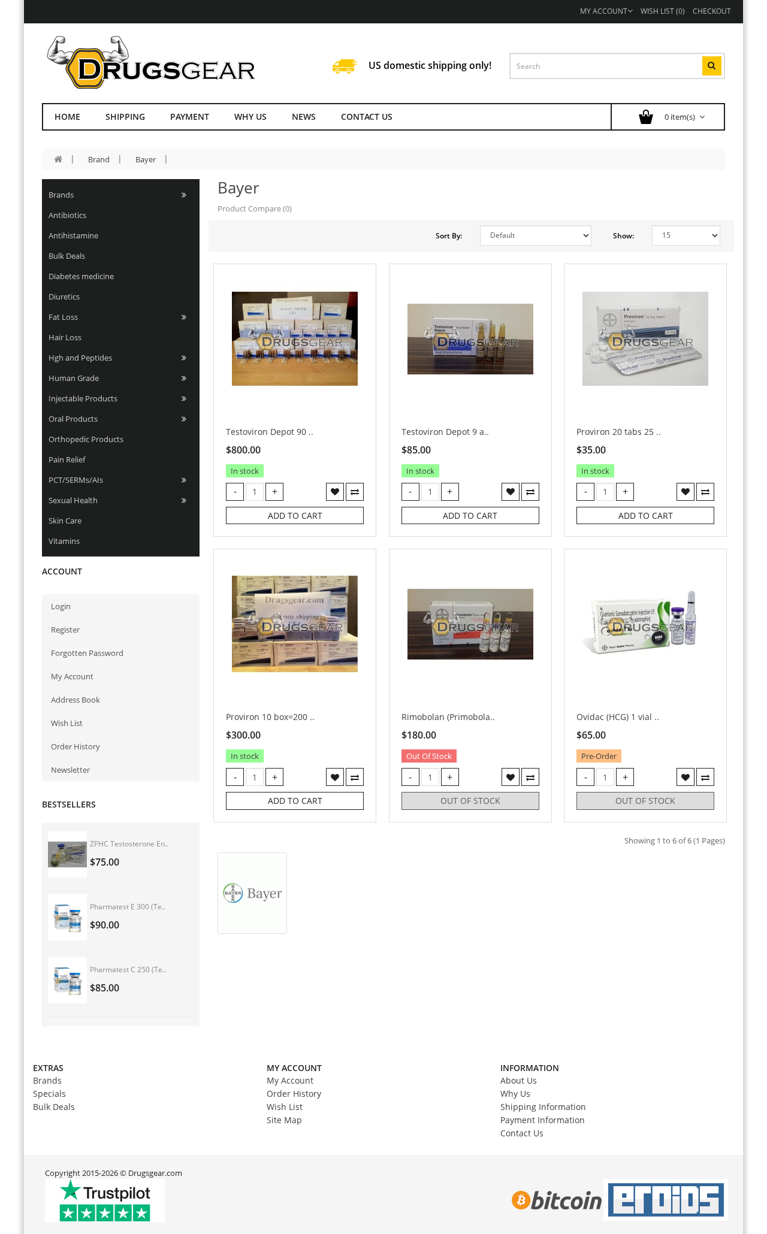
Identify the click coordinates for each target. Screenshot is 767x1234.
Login (61, 606)
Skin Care (65, 520)
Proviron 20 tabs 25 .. (618, 431)
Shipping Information (543, 1106)
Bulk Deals (67, 255)
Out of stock (470, 800)
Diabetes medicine (81, 276)
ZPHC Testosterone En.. (129, 844)
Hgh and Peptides (80, 357)
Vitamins (64, 541)
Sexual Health (73, 500)
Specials (49, 1093)
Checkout (712, 11)
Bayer (145, 159)
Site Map (284, 1120)
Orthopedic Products (86, 439)
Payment (189, 116)
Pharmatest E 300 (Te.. (127, 907)
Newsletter (70, 769)
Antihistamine (73, 235)
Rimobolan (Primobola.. (448, 716)
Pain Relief (67, 459)
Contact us (366, 116)
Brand (99, 159)
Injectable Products (83, 398)
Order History (75, 746)
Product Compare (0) (255, 208)
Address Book (75, 699)
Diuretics (64, 296)
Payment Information (542, 1120)
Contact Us (521, 1133)
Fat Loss (63, 316)
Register (65, 629)
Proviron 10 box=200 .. (270, 716)
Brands (61, 194)
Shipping (125, 116)
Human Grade (74, 378)
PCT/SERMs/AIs (76, 479)
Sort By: (449, 236)
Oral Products (73, 418)
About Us (518, 1080)
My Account (603, 11)
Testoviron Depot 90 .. (269, 431)
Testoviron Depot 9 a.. (445, 431)
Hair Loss (65, 337)
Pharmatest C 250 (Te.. (128, 969)
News (304, 116)
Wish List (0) (663, 11)
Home (67, 116)
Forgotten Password (87, 653)
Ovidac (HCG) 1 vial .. (617, 716)
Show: (623, 236)
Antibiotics (67, 215)
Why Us (250, 116)
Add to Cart (295, 515)
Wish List (67, 723)
